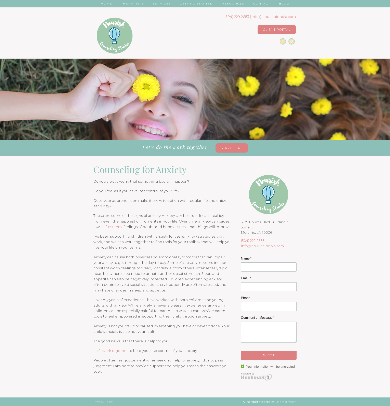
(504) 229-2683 (236, 17)
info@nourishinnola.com (274, 17)
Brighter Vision (286, 402)
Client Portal (277, 30)
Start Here (232, 148)
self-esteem (111, 227)
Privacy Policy (103, 402)
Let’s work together (110, 351)
